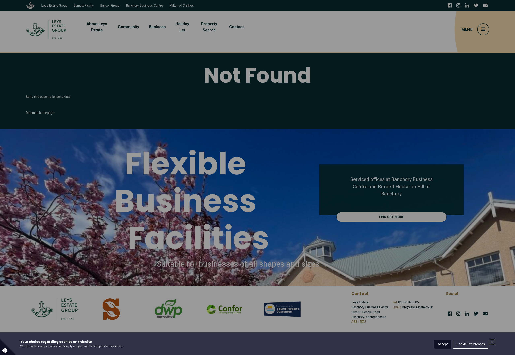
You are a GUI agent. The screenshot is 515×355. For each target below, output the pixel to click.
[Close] (492, 342)
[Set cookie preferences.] (8, 347)
